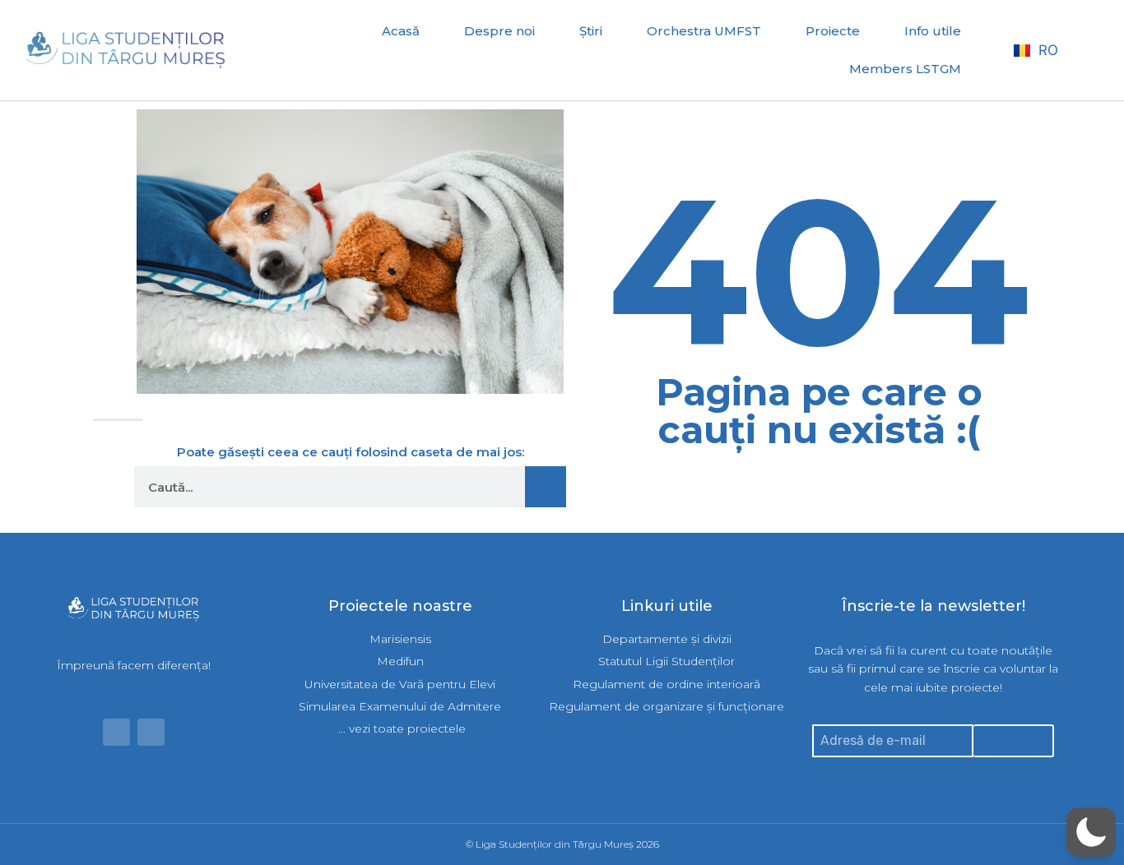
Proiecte (833, 31)
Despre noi (499, 31)
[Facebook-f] (116, 732)
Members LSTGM (905, 68)
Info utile (932, 31)
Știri (590, 31)
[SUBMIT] (1013, 740)
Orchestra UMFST (704, 31)
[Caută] (545, 486)
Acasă (401, 31)
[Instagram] (151, 732)
